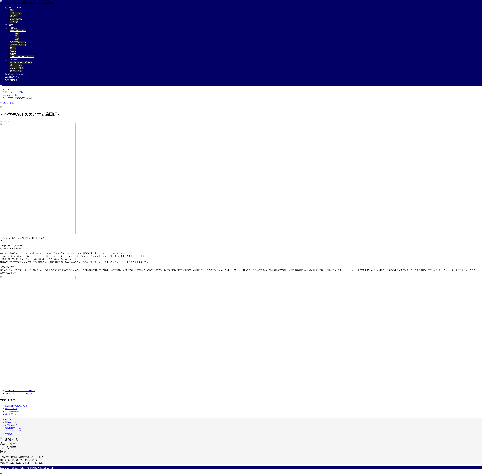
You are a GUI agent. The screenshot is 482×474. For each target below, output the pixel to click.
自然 (17, 39)
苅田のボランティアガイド (22, 56)
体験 (17, 33)
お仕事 (13, 53)
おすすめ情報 (11, 59)
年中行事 (9, 24)
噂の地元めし (16, 71)
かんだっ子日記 (17, 68)
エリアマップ (16, 13)
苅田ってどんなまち (14, 7)
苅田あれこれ (16, 19)
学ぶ (17, 36)
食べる (13, 47)
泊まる (13, 50)
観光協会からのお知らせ (21, 62)
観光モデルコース (18, 42)
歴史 (12, 10)
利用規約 (9, 433)
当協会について (12, 76)
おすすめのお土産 (18, 45)
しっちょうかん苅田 (14, 73)
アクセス (14, 21)
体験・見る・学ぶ (18, 30)
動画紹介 (14, 16)
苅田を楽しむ (11, 27)
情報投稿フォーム (13, 428)
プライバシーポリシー (15, 430)
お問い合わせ (11, 79)
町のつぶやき (16, 65)
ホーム (8, 419)
